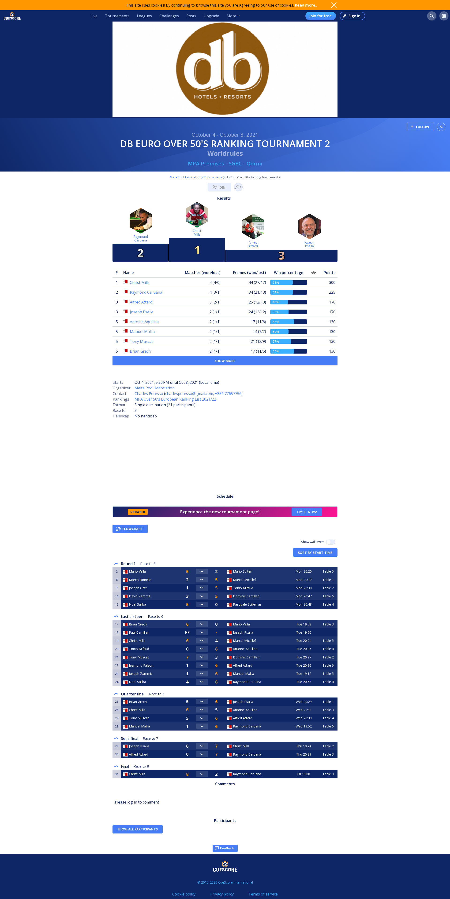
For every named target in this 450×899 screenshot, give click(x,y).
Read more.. (306, 5)
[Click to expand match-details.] (202, 571)
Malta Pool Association (185, 177)
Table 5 (328, 571)
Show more (225, 360)
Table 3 (328, 624)
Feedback (227, 848)
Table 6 (328, 596)
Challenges (169, 15)
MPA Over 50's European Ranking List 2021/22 (175, 399)
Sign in (354, 15)
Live (94, 15)
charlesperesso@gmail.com (189, 393)
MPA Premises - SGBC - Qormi (225, 163)
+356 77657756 (228, 393)
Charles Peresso (149, 393)
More (231, 15)
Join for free (321, 15)
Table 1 (328, 579)
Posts (191, 15)
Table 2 (328, 588)
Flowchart (132, 528)
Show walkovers (313, 542)
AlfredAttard (253, 244)
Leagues (144, 15)
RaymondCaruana (140, 238)
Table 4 (328, 604)
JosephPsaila (309, 244)
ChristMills (197, 232)
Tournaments (117, 15)
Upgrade (211, 15)
